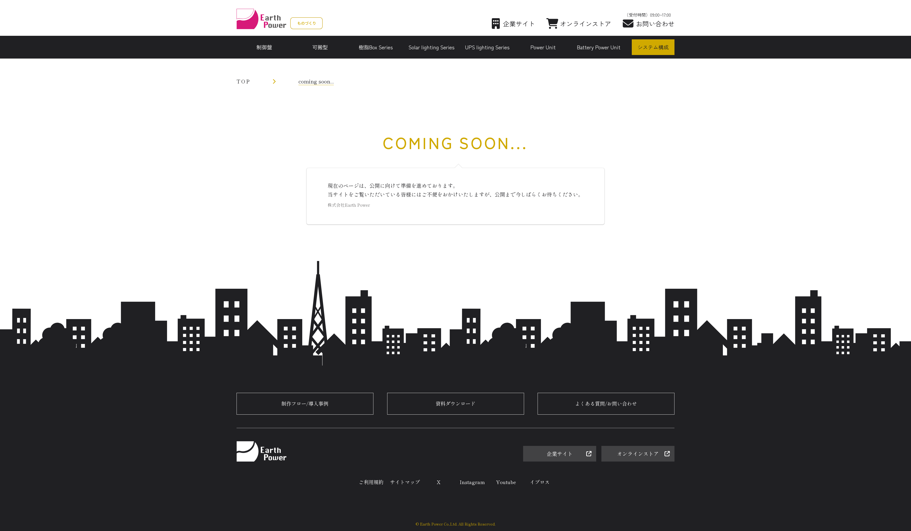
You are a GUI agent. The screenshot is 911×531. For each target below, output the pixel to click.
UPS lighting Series (487, 47)
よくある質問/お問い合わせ (606, 403)
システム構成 (653, 47)
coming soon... (316, 81)
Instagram (472, 481)
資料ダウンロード (455, 400)
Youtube (506, 481)
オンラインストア (585, 23)
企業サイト (519, 23)
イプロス (540, 481)
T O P (243, 81)
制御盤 (264, 47)
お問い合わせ (655, 23)
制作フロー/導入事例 (304, 403)
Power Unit (543, 47)
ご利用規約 (371, 481)
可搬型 (320, 47)
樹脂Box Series (376, 47)
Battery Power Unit (598, 47)
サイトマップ (405, 481)
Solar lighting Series (432, 47)
